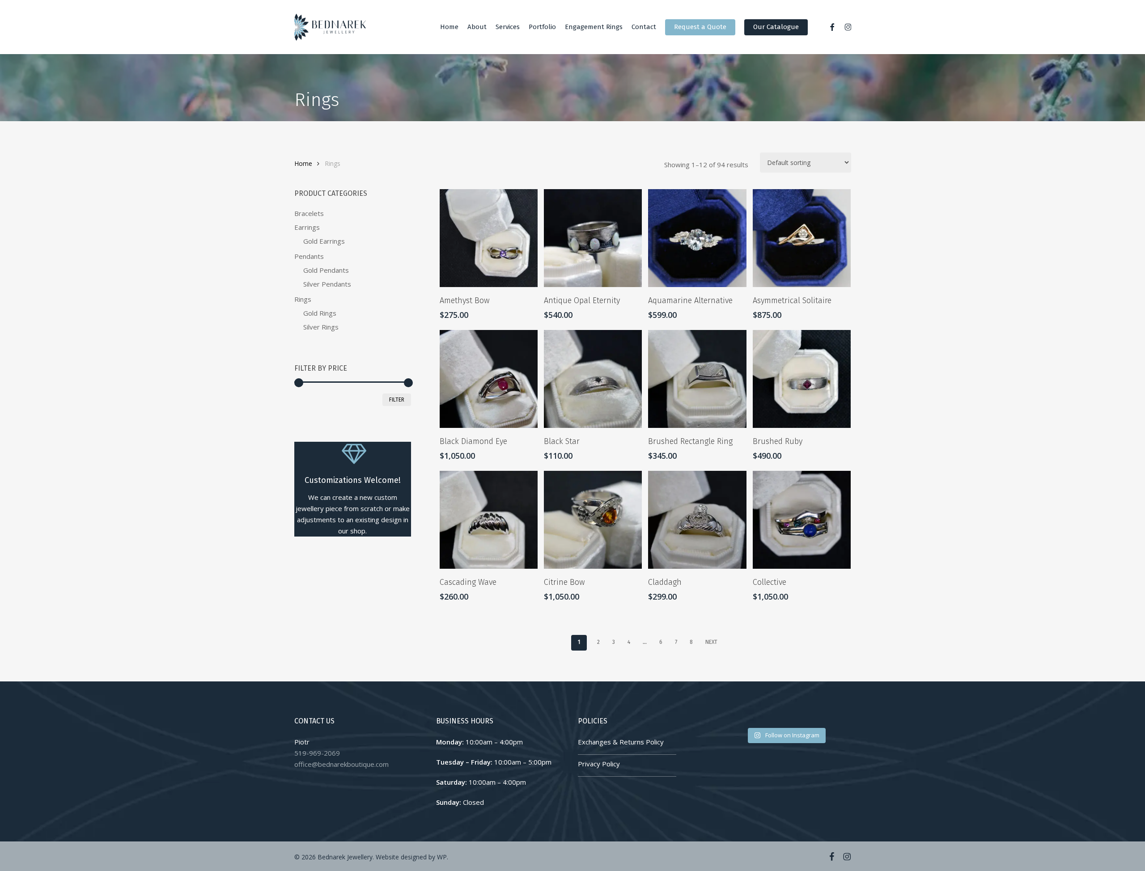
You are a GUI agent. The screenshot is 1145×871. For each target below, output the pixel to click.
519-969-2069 (317, 752)
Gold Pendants (326, 270)
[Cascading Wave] (489, 520)
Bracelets (309, 213)
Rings (302, 299)
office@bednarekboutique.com (341, 764)
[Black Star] (593, 379)
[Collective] (802, 520)
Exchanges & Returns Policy (621, 741)
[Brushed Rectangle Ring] (697, 379)
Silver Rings (321, 326)
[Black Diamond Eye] (489, 379)
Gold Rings (319, 313)
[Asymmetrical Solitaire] (802, 238)
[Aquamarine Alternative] (697, 238)
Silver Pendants (327, 283)
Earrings (307, 227)
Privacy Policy (599, 763)
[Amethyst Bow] (489, 238)
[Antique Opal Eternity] (593, 238)
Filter (396, 400)
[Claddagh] (697, 520)
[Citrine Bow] (593, 520)
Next (711, 642)
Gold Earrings (324, 241)
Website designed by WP (411, 857)
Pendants (309, 256)
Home (303, 163)
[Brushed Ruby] (802, 379)
